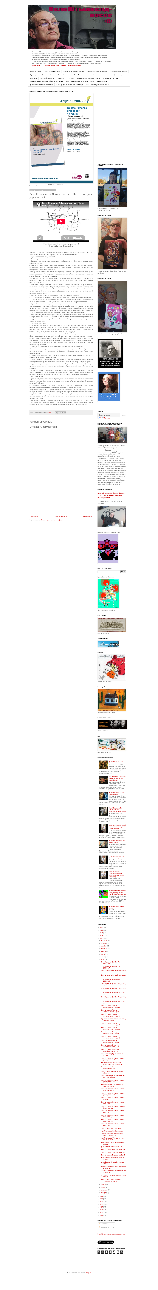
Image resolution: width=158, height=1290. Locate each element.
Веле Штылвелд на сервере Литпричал (111, 1234)
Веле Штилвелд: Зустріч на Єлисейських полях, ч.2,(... (110, 1046)
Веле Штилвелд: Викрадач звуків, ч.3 (113, 1155)
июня (103, 957)
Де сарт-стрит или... (120, 75)
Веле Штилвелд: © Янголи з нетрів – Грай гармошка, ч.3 (113, 1081)
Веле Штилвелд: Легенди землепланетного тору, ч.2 (110, 1037)
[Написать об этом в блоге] (58, 412)
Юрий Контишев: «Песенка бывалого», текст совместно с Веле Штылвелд (116, 874)
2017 (101, 1207)
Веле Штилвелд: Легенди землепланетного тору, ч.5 (110, 1024)
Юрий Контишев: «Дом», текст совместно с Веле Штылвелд (111, 1063)
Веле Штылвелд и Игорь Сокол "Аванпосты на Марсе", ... (111, 1180)
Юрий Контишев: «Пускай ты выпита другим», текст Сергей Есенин (117, 826)
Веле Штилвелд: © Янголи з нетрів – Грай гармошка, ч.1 (113, 1094)
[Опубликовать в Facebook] (63, 412)
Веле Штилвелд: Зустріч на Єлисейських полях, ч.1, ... (110, 1050)
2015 (101, 1212)
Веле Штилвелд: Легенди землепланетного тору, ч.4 (110, 1028)
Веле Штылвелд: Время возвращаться (116, 793)
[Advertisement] (61, 497)
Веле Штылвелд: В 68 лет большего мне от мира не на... (113, 1076)
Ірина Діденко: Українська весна (111, 1147)
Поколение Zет (55, 75)
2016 (101, 1210)
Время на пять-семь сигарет (102, 75)
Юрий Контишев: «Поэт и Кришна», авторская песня (117, 857)
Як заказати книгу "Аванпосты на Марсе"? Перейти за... (112, 1134)
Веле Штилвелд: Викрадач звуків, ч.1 (113, 1149)
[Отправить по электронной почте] (56, 412)
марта (103, 1187)
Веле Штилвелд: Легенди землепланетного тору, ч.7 (110, 1011)
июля (103, 954)
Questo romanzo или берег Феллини (41, 85)
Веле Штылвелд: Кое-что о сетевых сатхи (117, 841)
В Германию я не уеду (110, 78)
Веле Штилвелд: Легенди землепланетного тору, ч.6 (110, 1015)
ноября (103, 943)
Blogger (88, 1273)
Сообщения (104, 1224)
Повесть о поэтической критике (73, 71)
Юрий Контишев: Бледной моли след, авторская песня (113, 1019)
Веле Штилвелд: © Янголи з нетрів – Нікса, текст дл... (113, 1103)
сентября (104, 949)
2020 (101, 1199)
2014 (101, 1215)
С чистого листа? (69, 75)
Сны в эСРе (61, 78)
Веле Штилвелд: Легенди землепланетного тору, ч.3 (110, 1032)
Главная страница (35, 71)
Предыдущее (87, 517)
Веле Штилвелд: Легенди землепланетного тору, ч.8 (110, 1006)
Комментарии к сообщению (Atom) (52, 520)
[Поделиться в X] (61, 412)
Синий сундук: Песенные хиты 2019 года (69, 85)
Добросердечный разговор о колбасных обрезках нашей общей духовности (117, 892)
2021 (101, 1196)
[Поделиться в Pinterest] (65, 412)
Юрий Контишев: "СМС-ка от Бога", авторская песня (112, 1085)
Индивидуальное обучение (38, 75)
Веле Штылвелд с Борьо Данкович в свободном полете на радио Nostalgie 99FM (112, 495)
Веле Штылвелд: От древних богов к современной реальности (117, 809)
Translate (107, 418)
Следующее (34, 517)
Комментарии (105, 1227)
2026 (101, 927)
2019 (101, 1201)
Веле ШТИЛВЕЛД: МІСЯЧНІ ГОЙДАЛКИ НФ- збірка (46, 81)
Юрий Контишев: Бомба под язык (112, 1131)
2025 (101, 930)
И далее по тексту (84, 75)
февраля (104, 1190)
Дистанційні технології (47, 78)
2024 (101, 933)
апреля (103, 1184)
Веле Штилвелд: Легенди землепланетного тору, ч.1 (110, 1041)
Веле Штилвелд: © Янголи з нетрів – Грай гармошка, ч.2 (113, 1089)
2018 (101, 1204)
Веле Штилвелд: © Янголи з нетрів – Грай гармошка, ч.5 (113, 1059)
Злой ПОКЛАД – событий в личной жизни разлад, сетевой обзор (117, 778)
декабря (104, 940)
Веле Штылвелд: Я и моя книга (111, 1128)
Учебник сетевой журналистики (97, 71)
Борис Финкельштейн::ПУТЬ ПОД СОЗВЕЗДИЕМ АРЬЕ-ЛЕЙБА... (87, 81)
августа (103, 951)
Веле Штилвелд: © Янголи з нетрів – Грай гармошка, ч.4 (113, 1067)
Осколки (71, 78)
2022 (101, 938)
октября (104, 946)
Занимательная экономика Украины (88, 78)
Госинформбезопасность (118, 71)
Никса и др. (33, 78)
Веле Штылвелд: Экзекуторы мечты (98, 85)
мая (102, 959)
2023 (101, 935)
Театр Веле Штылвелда (52, 71)
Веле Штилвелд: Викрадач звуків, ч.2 (113, 1152)
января (103, 1193)
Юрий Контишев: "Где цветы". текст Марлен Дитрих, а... (112, 1139)
